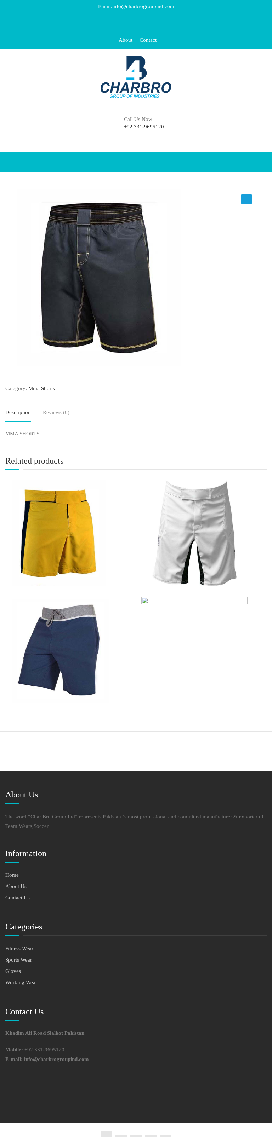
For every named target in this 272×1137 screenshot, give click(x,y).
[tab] (23, 413)
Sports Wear (18, 960)
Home (12, 875)
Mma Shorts (41, 388)
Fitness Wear (19, 948)
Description (18, 412)
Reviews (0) (56, 412)
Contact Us (17, 897)
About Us (16, 886)
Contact (148, 40)
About (125, 40)
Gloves (13, 971)
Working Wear (21, 982)
